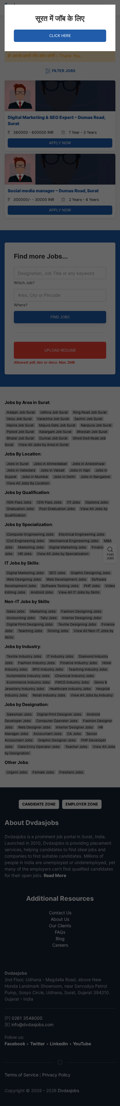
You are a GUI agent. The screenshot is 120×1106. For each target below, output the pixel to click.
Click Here (60, 35)
